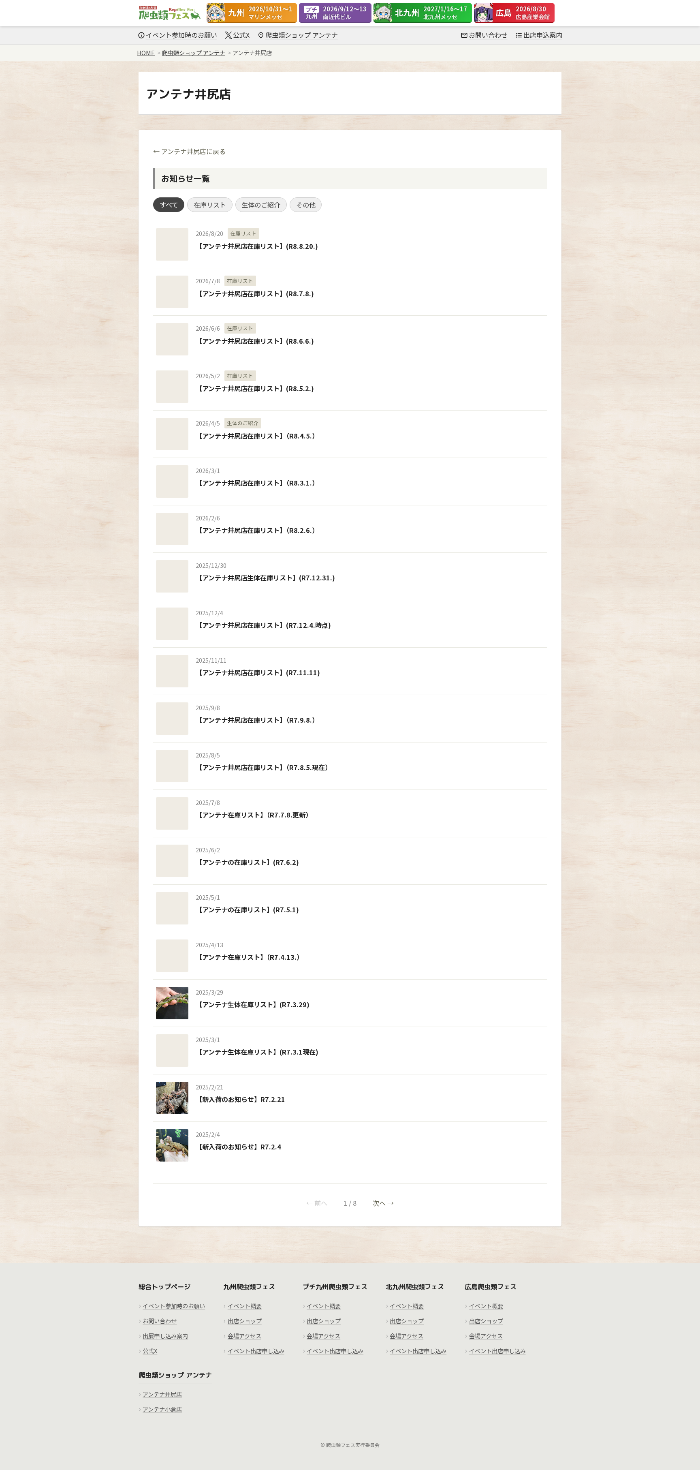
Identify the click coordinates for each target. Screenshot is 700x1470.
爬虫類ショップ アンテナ (301, 35)
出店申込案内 (542, 35)
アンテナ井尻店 (162, 1394)
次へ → (383, 1203)
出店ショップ (245, 1320)
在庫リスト (210, 205)
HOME (146, 52)
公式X (241, 35)
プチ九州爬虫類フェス (335, 1286)
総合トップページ (164, 1286)
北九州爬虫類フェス (415, 1286)
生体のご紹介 (260, 205)
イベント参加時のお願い (181, 35)
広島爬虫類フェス (490, 1286)
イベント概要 (245, 1305)
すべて (169, 205)
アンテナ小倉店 (162, 1409)
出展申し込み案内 (165, 1335)
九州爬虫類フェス (249, 1286)
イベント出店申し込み (256, 1350)
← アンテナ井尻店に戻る (189, 151)
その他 (306, 205)
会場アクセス (244, 1335)
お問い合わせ (488, 35)
